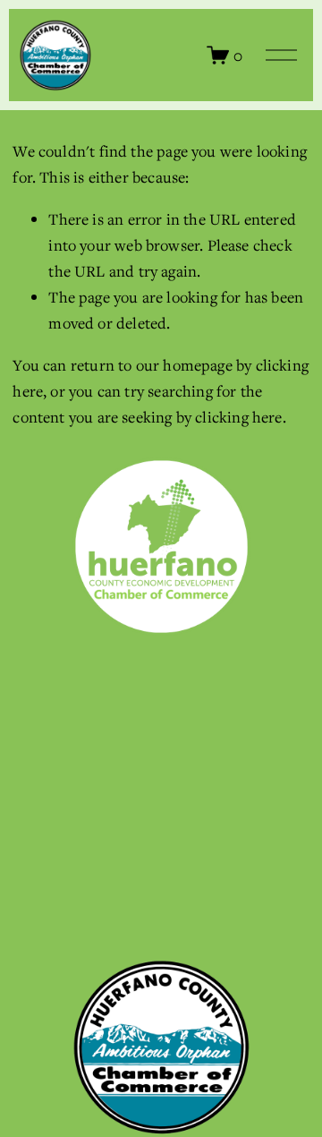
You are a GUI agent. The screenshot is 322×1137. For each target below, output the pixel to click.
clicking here (238, 416)
